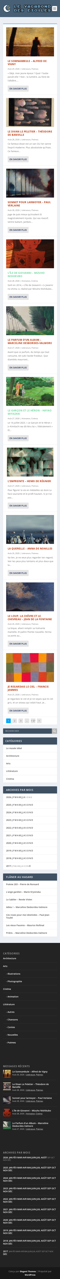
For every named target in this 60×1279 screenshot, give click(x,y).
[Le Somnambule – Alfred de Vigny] (30, 41)
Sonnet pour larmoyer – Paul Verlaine (29, 204)
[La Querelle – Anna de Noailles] (30, 529)
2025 (8, 804)
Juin (34, 1157)
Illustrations (14, 973)
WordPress (30, 1274)
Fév (15, 1157)
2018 (8, 858)
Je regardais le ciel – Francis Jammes (28, 688)
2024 (8, 812)
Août (44, 1157)
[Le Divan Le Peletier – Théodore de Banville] (30, 112)
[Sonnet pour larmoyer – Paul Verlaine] (30, 183)
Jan (11, 1157)
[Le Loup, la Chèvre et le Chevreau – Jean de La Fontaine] (30, 596)
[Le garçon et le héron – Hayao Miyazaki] (30, 391)
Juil (38, 1157)
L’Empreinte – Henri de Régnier (29, 481)
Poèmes (35, 69)
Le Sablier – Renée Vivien (19, 899)
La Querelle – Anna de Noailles (30, 548)
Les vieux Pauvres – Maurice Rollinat (25, 925)
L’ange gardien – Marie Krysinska (23, 891)
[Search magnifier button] (54, 731)
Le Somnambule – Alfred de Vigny (27, 62)
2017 (8, 865)
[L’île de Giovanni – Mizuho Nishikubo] (30, 253)
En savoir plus (18, 88)
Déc (10, 1170)
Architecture (12, 755)
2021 (8, 835)
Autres (11, 1011)
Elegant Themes (28, 1271)
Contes (11, 1027)
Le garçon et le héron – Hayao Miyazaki (30, 412)
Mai (29, 1157)
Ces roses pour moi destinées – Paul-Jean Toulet (27, 916)
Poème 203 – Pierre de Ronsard (22, 884)
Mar (19, 1157)
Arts (8, 763)
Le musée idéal (14, 748)
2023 (8, 819)
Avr (24, 1157)
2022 (8, 827)
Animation (26, 281)
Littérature (26, 69)
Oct (54, 1167)
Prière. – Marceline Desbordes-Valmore (26, 932)
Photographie (15, 981)
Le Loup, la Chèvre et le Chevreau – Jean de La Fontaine (30, 617)
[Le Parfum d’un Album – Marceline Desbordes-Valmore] (30, 320)
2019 (8, 850)
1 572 (33, 723)
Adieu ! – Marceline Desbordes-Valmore (26, 907)
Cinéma (34, 281)
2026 (8, 797)
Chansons (13, 1019)
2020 (8, 842)
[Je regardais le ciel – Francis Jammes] (30, 667)
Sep (49, 1167)
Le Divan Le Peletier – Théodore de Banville (30, 133)
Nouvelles (13, 1034)
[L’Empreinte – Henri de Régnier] (30, 462)
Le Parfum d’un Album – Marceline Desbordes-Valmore (30, 341)
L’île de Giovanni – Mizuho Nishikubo (26, 274)
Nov (5, 1170)
